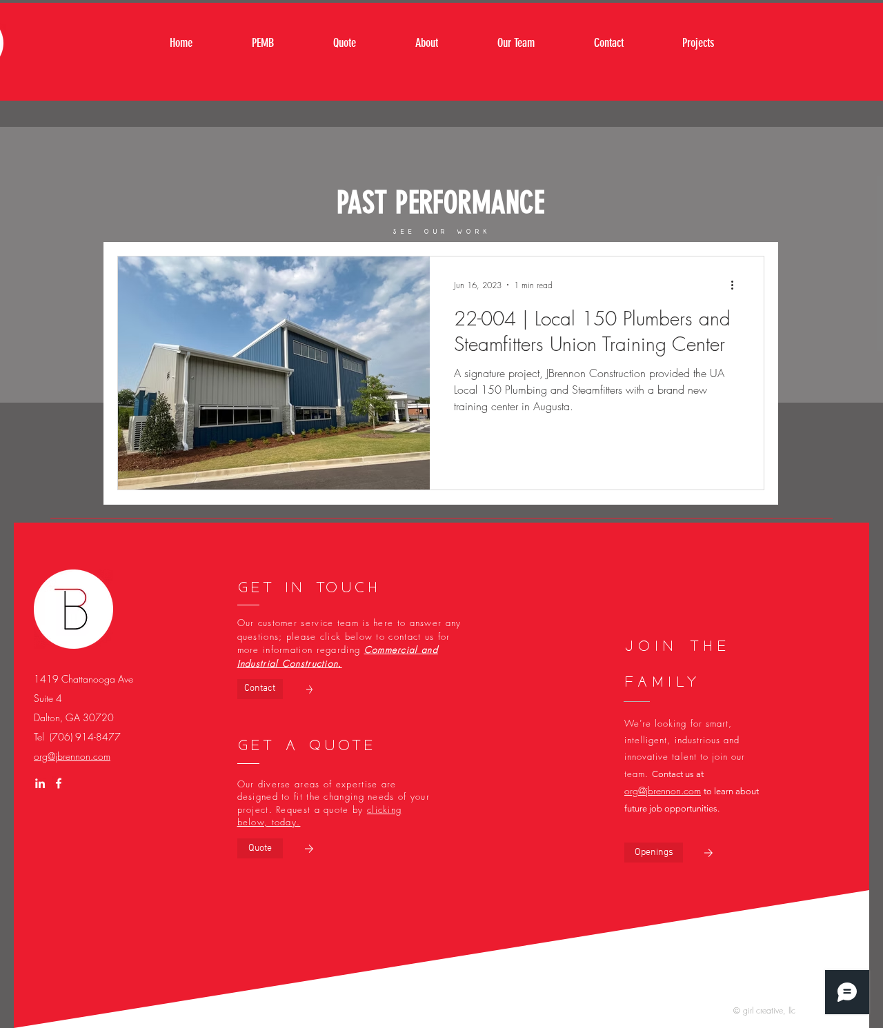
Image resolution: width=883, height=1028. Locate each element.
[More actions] (736, 284)
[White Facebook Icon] (59, 783)
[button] (653, 853)
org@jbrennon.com (72, 756)
